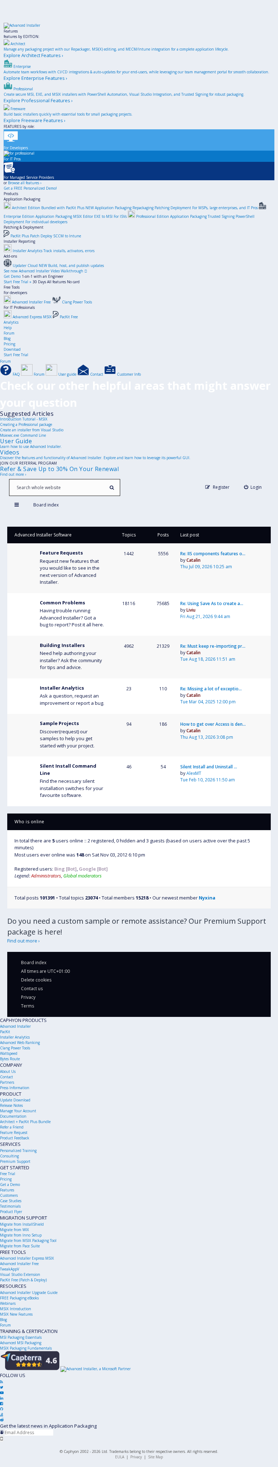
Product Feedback (14, 1137)
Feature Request (14, 1132)
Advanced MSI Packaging (20, 1342)
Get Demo (12, 276)
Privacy (136, 1456)
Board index (33, 962)
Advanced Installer (15, 1026)
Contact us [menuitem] (32, 988)
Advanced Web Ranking (20, 1042)
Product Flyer (11, 1211)
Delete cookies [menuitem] (36, 980)
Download (12, 349)
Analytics (11, 322)
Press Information (14, 1087)
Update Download (15, 1100)
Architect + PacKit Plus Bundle (25, 1121)
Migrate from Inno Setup (21, 1235)
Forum (9, 333)
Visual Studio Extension (20, 1274)
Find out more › (13, 474)
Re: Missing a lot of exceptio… (211, 689)
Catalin (193, 560)
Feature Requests (61, 552)
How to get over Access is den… (213, 724)
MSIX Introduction (15, 1308)
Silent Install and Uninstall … (208, 767)
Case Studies (10, 1200)
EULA (119, 1456)
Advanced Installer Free (19, 1263)
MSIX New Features (16, 1314)
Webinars (8, 1303)
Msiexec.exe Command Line (23, 435)
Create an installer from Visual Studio (31, 429)
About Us (8, 1071)
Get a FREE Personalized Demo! (30, 188)
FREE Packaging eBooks (19, 1297)
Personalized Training (18, 1150)
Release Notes (11, 1105)
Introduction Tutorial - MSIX (23, 419)
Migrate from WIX (14, 1229)
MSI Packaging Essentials (21, 1337)
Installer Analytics (62, 688)
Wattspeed (8, 1053)
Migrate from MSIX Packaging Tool (28, 1240)
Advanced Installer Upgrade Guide (29, 1292)
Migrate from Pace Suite (20, 1245)
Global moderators (82, 875)
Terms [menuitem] (27, 1006)
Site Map (155, 1456)
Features (11, 31)
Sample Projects (59, 723)
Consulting (9, 1156)
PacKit (5, 1031)
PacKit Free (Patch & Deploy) (23, 1279)
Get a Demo (10, 1184)
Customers (9, 1195)
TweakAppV (9, 1269)
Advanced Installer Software (43, 535)
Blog (7, 338)
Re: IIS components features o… (212, 554)
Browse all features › (24, 182)
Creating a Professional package (26, 424)
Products (11, 193)
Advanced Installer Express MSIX (27, 1258)
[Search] (112, 487)
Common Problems (62, 602)
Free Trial (7, 1173)
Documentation (13, 1116)
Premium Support (15, 1161)
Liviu (190, 610)
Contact (6, 1076)
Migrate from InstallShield (22, 1224)
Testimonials (10, 1206)
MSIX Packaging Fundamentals (26, 1348)
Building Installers (62, 645)
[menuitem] (253, 487)
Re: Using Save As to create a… (211, 603)
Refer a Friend (12, 1127)
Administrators (46, 875)
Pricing (9, 343)
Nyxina (207, 897)
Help (8, 327)
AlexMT (193, 773)
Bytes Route (10, 1058)
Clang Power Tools (15, 1047)
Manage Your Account (18, 1110)
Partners (7, 1082)
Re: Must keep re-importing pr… (212, 646)
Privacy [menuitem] (28, 997)
